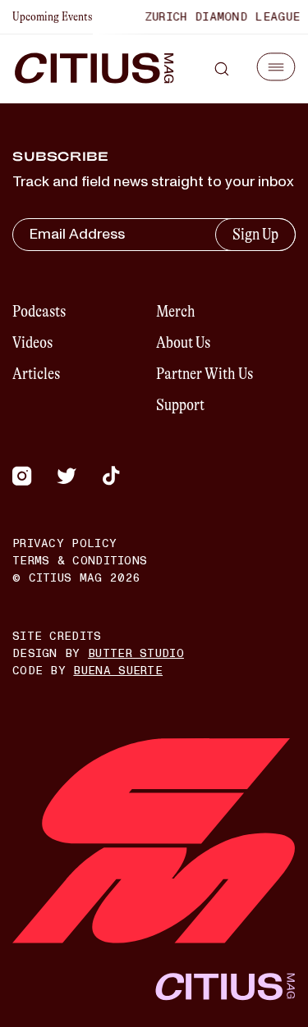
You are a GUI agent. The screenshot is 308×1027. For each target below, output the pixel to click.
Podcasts (39, 311)
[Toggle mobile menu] (276, 66)
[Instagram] (22, 476)
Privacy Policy (64, 543)
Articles (36, 373)
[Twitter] (66, 476)
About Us (183, 342)
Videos (32, 342)
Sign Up (255, 234)
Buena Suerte (118, 670)
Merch (175, 311)
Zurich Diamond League (219, 17)
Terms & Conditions (79, 560)
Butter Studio (136, 653)
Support (180, 404)
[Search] (221, 68)
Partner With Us (204, 373)
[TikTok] (111, 476)
